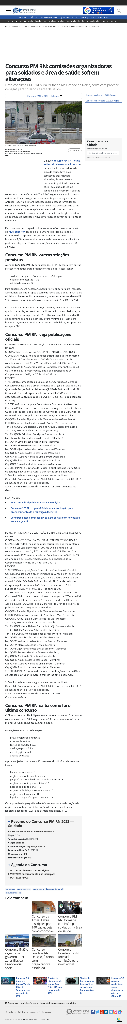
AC (13, 21)
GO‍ (45, 21)
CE (33, 21)
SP (112, 21)
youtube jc (81, 17)
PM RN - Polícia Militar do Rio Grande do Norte (31, 831)
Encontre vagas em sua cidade (98, 149)
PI (84, 21)
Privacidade (46, 1012)
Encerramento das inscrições (31, 874)
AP (20, 21)
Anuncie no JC (35, 1012)
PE (80, 21)
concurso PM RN (61, 160)
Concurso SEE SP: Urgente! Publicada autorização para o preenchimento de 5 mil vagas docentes (43, 510)
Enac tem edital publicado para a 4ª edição (35, 502)
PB (72, 21)
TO (120, 21)
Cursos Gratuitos (98, 17)
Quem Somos (11, 1012)
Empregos (68, 17)
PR (76, 21)
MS (59, 21)
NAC (8, 21)
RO (99, 21)
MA (50, 21)
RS (95, 21)
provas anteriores (13, 893)
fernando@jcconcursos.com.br (17, 151)
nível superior (17, 231)
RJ (87, 21)
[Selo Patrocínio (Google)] (98, 10)
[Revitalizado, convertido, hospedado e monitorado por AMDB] (119, 1019)
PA (68, 21)
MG (63, 21)
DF (37, 21)
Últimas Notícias (28, 17)
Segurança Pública (36, 846)
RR (104, 21)
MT (54, 21)
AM (25, 21)
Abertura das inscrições (28, 870)
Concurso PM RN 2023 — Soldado (42, 96)
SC (108, 21)
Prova (18, 877)
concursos (10, 889)
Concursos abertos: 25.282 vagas (101, 95)
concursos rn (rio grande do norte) (48, 889)
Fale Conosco (23, 1012)
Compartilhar (74, 150)
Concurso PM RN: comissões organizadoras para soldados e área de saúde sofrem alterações (65, 26)
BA (29, 21)
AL (17, 21)
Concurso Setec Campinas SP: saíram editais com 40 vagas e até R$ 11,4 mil (45, 519)
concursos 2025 (24, 889)
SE (116, 21)
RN (91, 21)
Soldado (20, 842)
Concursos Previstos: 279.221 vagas (102, 100)
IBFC (25, 854)
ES (41, 21)
